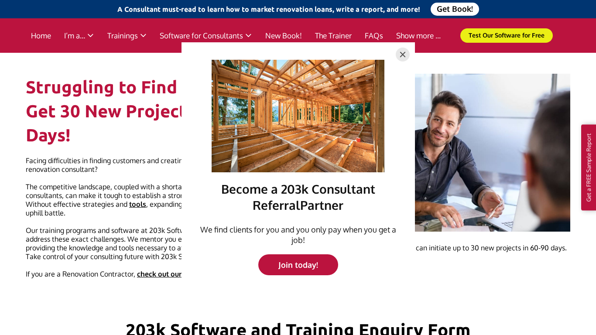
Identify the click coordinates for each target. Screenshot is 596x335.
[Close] (403, 55)
